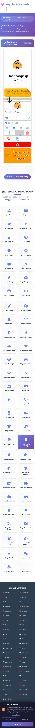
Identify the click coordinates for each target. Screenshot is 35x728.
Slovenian (8, 685)
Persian (24, 667)
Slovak (24, 680)
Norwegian (8, 667)
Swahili (7, 690)
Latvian (24, 657)
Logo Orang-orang (19, 17)
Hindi (7, 643)
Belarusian (25, 606)
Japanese (25, 653)
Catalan (24, 611)
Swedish (24, 690)
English (7, 592)
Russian (24, 676)
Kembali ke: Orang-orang (18, 177)
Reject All (25, 719)
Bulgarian (8, 611)
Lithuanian (8, 662)
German (7, 639)
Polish (7, 671)
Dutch (7, 625)
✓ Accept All (17, 724)
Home (7, 17)
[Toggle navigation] (4, 9)
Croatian (24, 616)
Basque (7, 606)
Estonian (25, 625)
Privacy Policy (16, 715)
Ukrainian (8, 699)
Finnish (24, 629)
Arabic (24, 597)
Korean (7, 657)
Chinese (7, 616)
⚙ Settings (9, 719)
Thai (6, 694)
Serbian (7, 680)
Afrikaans (25, 592)
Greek (24, 639)
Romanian (8, 676)
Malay (24, 662)
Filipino (7, 629)
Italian (7, 653)
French (7, 634)
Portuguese (25, 671)
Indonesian (9, 648)
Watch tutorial (23, 31)
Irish (23, 648)
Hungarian (25, 643)
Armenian (8, 602)
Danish (24, 620)
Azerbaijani (25, 602)
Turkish (24, 694)
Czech (7, 620)
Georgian (25, 634)
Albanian (8, 597)
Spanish (24, 685)
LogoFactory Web (16, 4)
